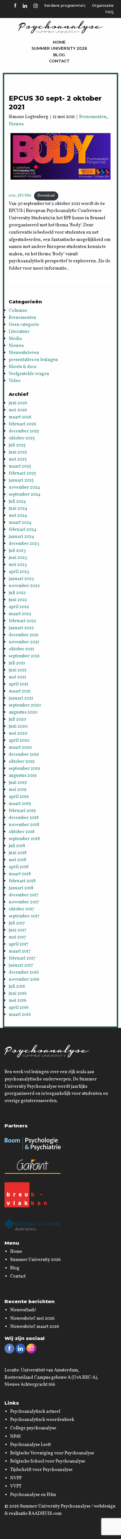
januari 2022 (21, 628)
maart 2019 (20, 804)
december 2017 (24, 895)
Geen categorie (24, 325)
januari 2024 (21, 537)
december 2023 (24, 544)
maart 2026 (20, 417)
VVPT (16, 1486)
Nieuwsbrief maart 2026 (34, 1327)
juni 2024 (18, 509)
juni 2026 (18, 403)
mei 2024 (18, 516)
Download (46, 195)
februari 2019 (22, 811)
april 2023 (19, 572)
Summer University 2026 (59, 48)
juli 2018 (17, 846)
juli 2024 (17, 501)
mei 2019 (17, 790)
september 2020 (25, 705)
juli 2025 (17, 445)
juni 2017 (17, 930)
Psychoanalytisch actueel (35, 1412)
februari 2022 (22, 621)
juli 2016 (17, 986)
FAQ (109, 12)
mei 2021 (17, 677)
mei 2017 (17, 937)
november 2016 (24, 979)
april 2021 (18, 684)
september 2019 (24, 769)
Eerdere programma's (65, 5)
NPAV (15, 1437)
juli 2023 (17, 551)
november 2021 (24, 642)
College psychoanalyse (33, 1428)
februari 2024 (22, 530)
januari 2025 (21, 480)
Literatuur (19, 332)
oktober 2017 (21, 909)
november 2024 (24, 487)
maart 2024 (20, 523)
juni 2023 (18, 558)
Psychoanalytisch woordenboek (42, 1420)
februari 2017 (22, 958)
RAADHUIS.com (45, 1514)
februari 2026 (22, 424)
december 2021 (24, 635)
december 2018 (24, 818)
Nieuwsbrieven (24, 353)
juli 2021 (17, 663)
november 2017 (24, 902)
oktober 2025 (22, 438)
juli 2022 (17, 593)
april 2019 (19, 797)
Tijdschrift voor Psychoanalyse (41, 1470)
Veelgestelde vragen (29, 374)
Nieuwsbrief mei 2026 (32, 1318)
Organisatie (103, 5)
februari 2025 (22, 473)
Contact (59, 61)
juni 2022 (18, 600)
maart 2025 (20, 466)
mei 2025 (18, 459)
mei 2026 (18, 410)
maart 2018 (20, 874)
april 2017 (18, 944)
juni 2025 (18, 452)
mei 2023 (18, 565)
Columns (18, 311)
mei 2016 (17, 1001)
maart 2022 (20, 614)
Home (59, 42)
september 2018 (24, 839)
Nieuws (16, 124)
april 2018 (18, 867)
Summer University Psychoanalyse (55, 1506)
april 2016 (19, 1008)
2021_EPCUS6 (20, 195)
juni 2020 (18, 726)
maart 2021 (20, 691)
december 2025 (24, 431)
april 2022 (19, 607)
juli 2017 (17, 923)
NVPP (16, 1478)
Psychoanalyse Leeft (30, 1445)
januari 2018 (21, 888)
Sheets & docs (22, 367)
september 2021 (24, 656)
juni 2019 (18, 783)
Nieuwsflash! (23, 1310)
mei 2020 (18, 733)
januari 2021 (21, 698)
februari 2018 (22, 881)
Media (15, 339)
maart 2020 (20, 747)
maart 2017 (20, 951)
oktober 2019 (22, 762)
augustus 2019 (23, 776)
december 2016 (24, 972)
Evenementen (93, 117)
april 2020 (19, 740)
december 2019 (24, 755)
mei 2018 (17, 860)
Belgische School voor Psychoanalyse (47, 1461)
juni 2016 (18, 993)
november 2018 (24, 825)
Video (15, 381)
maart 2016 (20, 1015)
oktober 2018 (21, 832)
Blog (59, 54)
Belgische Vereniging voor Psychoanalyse (52, 1453)
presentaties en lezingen (33, 360)
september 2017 (24, 916)
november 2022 (24, 586)
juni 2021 (17, 670)
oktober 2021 (21, 649)
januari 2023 (21, 579)
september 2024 (25, 494)
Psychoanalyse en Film (33, 1495)
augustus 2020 (23, 712)
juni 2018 (17, 853)
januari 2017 (21, 965)
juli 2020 (17, 719)
